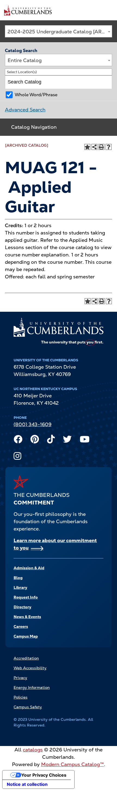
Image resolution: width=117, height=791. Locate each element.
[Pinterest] (34, 440)
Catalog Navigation (34, 127)
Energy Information (32, 687)
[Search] (105, 82)
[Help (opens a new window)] (109, 147)
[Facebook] (18, 440)
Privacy (20, 677)
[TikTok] (51, 440)
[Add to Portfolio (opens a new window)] (87, 147)
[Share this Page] (94, 147)
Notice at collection (27, 784)
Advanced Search (25, 110)
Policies (20, 697)
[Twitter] (67, 440)
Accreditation (26, 658)
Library (20, 587)
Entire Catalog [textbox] (25, 60)
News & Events (27, 616)
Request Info (26, 597)
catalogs (33, 750)
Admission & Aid (29, 567)
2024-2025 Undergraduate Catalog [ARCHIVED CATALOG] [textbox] (60, 31)
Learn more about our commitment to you (55, 544)
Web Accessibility (30, 667)
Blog (18, 577)
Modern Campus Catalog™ (72, 764)
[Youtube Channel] (85, 440)
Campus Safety (28, 707)
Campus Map (26, 636)
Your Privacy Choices (43, 775)
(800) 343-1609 (32, 424)
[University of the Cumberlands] (28, 10)
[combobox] (58, 31)
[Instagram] (17, 457)
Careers (21, 626)
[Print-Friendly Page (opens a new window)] (101, 147)
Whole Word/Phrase (36, 95)
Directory (22, 606)
